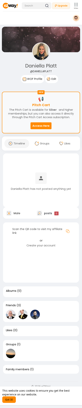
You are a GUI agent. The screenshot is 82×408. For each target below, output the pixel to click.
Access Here (41, 126)
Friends (11, 305)
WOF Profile (34, 79)
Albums (11, 290)
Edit (53, 79)
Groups (11, 344)
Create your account (41, 245)
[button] (36, 5)
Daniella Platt (41, 66)
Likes (9, 330)
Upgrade (63, 5)
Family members (17, 369)
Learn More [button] (45, 394)
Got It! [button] (9, 399)
